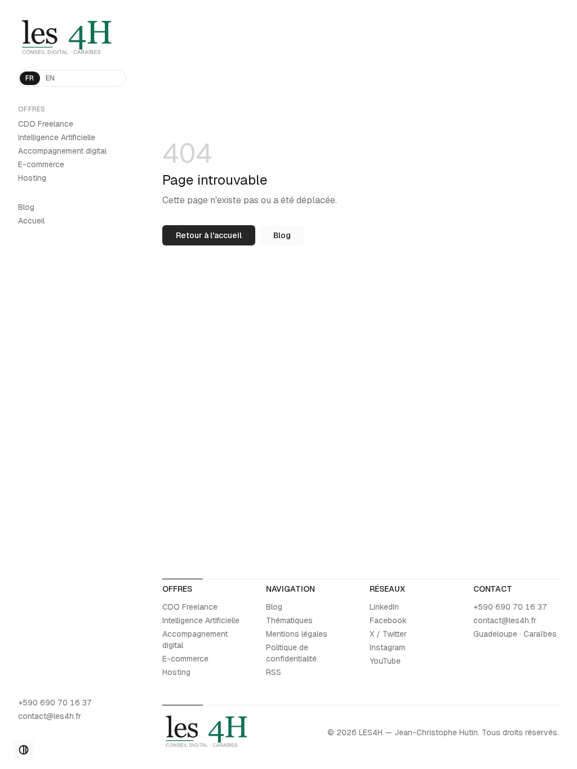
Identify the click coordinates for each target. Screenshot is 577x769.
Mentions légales (296, 634)
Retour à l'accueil (209, 235)
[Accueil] (72, 38)
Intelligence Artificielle (56, 137)
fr (29, 78)
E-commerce (41, 164)
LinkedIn (384, 607)
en (50, 78)
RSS (273, 672)
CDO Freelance (45, 124)
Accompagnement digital (62, 151)
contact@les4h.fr (49, 716)
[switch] (24, 750)
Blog (26, 207)
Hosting (32, 178)
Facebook (388, 620)
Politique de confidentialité (291, 653)
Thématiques (289, 620)
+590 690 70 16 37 (55, 703)
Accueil (31, 221)
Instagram (387, 647)
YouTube (385, 661)
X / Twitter (388, 634)
